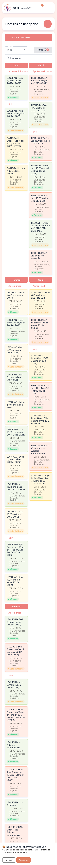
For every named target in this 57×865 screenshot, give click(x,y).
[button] (16, 87)
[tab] (28, 37)
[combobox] (16, 49)
